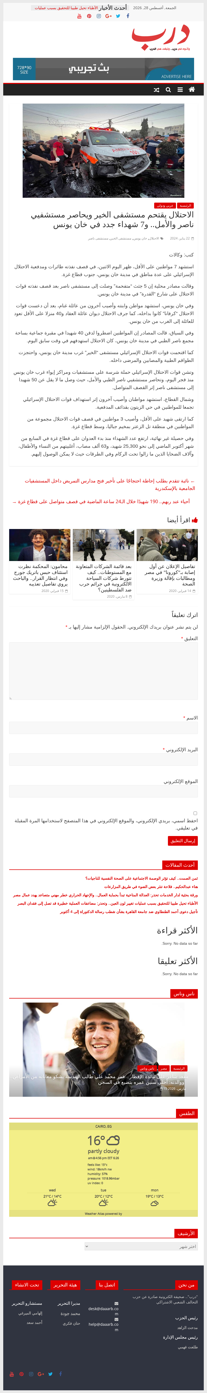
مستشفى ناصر (98, 238)
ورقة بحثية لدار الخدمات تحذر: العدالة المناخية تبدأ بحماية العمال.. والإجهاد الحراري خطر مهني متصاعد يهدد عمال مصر (105, 894)
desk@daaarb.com (103, 1311)
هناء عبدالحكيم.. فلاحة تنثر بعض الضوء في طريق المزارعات (151, 886)
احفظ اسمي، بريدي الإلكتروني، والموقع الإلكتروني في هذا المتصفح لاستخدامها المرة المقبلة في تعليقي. (106, 824)
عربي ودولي (165, 205)
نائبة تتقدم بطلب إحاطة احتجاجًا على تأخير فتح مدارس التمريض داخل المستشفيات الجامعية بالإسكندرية (110, 484)
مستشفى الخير (121, 238)
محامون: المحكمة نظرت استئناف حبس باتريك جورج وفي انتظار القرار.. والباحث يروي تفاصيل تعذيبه (40, 575)
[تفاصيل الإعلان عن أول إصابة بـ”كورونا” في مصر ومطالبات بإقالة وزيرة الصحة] (167, 532)
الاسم (190, 718)
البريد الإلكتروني (180, 749)
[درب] (192, 89)
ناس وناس (147, 1068)
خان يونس (140, 238)
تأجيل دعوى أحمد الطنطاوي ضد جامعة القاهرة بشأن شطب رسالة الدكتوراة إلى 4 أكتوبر (129, 911)
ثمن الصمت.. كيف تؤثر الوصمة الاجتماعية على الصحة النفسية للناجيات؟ (141, 878)
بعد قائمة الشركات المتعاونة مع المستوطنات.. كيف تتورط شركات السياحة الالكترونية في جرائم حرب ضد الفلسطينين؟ (104, 578)
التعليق (189, 638)
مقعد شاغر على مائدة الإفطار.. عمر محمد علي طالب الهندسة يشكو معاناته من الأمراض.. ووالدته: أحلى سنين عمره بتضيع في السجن (99, 1079)
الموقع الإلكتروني (181, 781)
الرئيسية (185, 205)
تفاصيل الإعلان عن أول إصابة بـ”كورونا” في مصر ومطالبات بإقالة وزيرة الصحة (170, 575)
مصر (164, 1068)
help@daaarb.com (103, 1327)
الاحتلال (154, 238)
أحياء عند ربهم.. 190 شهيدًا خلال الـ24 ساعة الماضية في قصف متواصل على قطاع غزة (101, 501)
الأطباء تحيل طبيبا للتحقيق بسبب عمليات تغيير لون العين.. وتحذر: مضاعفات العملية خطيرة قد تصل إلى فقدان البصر (107, 903)
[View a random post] (157, 89)
